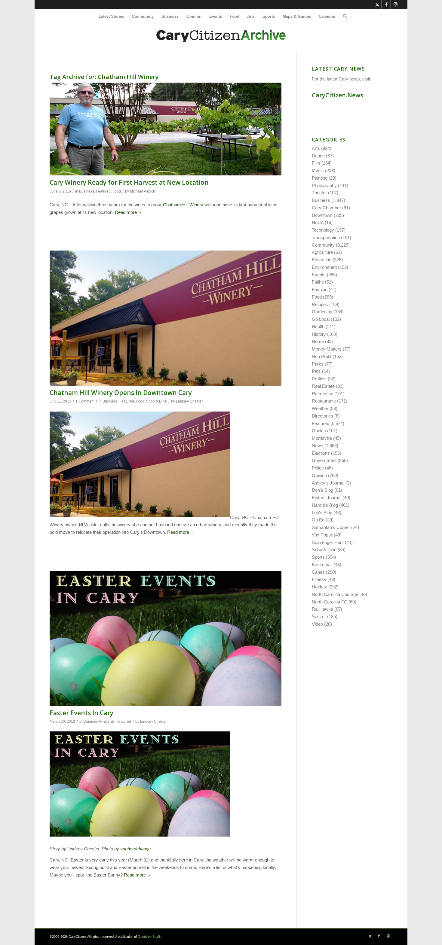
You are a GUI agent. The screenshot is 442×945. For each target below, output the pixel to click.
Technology (323, 229)
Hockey (319, 586)
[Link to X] (377, 4)
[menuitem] (111, 16)
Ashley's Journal (328, 482)
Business (86, 191)
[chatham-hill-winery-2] (165, 318)
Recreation (322, 393)
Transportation (326, 237)
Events (109, 721)
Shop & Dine (156, 401)
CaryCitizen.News (337, 95)
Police (318, 467)
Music (318, 170)
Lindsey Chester (189, 401)
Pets (316, 371)
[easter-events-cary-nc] (165, 638)
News (317, 445)
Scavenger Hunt (328, 542)
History (319, 334)
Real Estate (323, 386)
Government (324, 460)
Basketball (322, 564)
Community (92, 721)
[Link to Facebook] (386, 4)
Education (321, 259)
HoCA (318, 222)
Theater (319, 192)
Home (318, 341)
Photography (324, 185)
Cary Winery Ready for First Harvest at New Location (129, 182)
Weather (320, 408)
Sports (318, 557)
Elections (321, 453)
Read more (126, 212)
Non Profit (321, 356)
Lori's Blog (322, 512)
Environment (324, 267)
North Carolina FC (329, 601)
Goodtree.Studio (149, 936)
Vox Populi (322, 534)
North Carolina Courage (335, 594)
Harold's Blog (325, 505)
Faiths (318, 281)
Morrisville (322, 438)
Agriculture (322, 252)
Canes (318, 572)
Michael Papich (142, 191)
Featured (103, 191)
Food (116, 191)
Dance (318, 155)
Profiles (319, 378)
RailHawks (322, 609)
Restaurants (324, 400)
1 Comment (84, 401)
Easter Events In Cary (81, 713)
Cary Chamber (326, 207)
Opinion (319, 475)
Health (318, 326)
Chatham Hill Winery (183, 204)
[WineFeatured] (165, 129)
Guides (319, 430)
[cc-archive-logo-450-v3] (221, 37)
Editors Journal (326, 497)
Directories (322, 415)
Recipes (320, 304)
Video (317, 624)
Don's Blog (322, 490)
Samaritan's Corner (331, 527)
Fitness (319, 579)
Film (316, 163)
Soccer (319, 616)
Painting (319, 178)
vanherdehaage (135, 848)
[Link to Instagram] (395, 4)
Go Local (321, 319)
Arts (316, 148)
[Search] (343, 16)
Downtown (322, 215)
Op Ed (318, 519)
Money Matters (327, 348)
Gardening (322, 311)
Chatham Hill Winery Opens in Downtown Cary (121, 392)
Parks (318, 363)
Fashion (319, 289)
